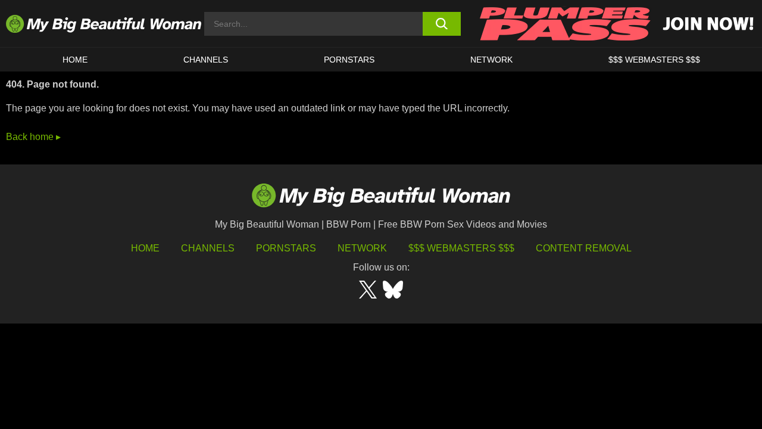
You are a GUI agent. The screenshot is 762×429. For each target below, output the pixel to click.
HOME (75, 59)
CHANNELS (205, 59)
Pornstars (349, 59)
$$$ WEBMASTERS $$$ (654, 59)
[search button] (442, 24)
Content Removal (584, 248)
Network (491, 59)
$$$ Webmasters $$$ (461, 248)
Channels (208, 248)
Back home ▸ (33, 137)
